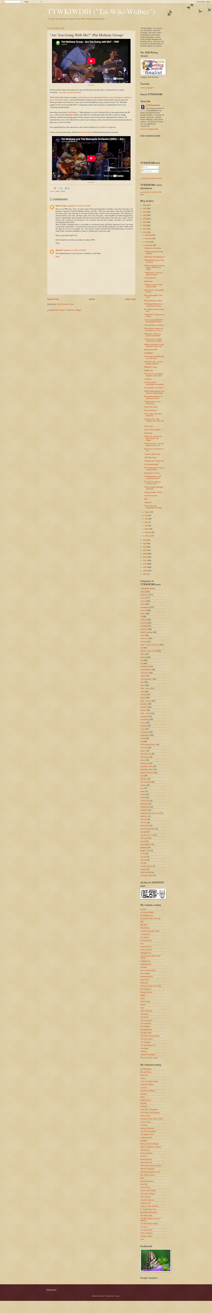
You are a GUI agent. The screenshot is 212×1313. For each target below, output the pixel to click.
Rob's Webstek (145, 1197)
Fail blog (143, 1103)
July (146, 515)
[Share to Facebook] (66, 188)
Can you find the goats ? (153, 430)
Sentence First (145, 1203)
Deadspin (143, 1094)
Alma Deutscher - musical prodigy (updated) (153, 362)
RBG (146, 499)
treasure (143, 751)
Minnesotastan (154, 105)
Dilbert (142, 1097)
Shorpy (142, 1005)
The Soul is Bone (146, 1039)
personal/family (145, 670)
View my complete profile (149, 129)
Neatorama (144, 804)
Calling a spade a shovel (153, 492)
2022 (145, 219)
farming (143, 797)
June (147, 519)
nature (142, 592)
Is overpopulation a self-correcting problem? (152, 477)
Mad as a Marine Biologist (149, 1144)
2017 (145, 540)
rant (141, 663)
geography (144, 716)
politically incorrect (147, 769)
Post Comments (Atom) (65, 304)
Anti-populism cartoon (152, 473)
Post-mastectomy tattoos (153, 301)
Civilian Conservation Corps (150, 813)
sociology (143, 626)
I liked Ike (147, 379)
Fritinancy (143, 1106)
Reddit (142, 995)
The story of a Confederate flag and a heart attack (153, 375)
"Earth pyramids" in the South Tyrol (152, 402)
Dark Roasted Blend (147, 1091)
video (142, 604)
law (141, 741)
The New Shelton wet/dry (149, 1224)
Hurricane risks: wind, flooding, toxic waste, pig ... (154, 421)
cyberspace (144, 673)
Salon (142, 998)
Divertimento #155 (150, 350)
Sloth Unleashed (146, 1011)
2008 (145, 571)
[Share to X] (63, 188)
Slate (142, 1008)
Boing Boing (144, 928)
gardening (143, 847)
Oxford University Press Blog (150, 986)
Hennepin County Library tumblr (151, 1119)
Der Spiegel (144, 937)
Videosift (143, 1051)
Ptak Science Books (147, 1194)
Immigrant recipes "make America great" (153, 285)
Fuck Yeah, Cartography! (149, 1109)
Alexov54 (59, 250)
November (148, 238)
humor (142, 598)
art (141, 617)
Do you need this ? (151, 410)
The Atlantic (144, 1017)
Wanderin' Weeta (146, 1236)
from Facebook (145, 782)
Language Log (145, 961)
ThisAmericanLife (146, 866)
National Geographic (147, 1169)
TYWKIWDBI (145, 588)
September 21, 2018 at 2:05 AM (79, 206)
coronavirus (144, 732)
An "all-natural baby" (151, 464)
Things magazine (146, 1233)
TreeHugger (144, 1048)
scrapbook (144, 810)
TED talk (143, 822)
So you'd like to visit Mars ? (154, 388)
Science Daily (145, 1002)
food (141, 660)
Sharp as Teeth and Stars (149, 1206)
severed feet (144, 801)
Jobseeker (148, 502)
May (146, 522)
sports (142, 685)
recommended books (147, 744)
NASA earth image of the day (150, 1166)
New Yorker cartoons (147, 1175)
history (142, 601)
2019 (145, 229)
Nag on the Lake (146, 1162)
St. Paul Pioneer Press (148, 1209)
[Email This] (59, 188)
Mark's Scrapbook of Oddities (150, 1147)
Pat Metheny (72, 112)
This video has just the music (70, 92)
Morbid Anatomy (146, 1159)
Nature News (144, 980)
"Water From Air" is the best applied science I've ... (154, 444)
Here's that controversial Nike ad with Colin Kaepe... (152, 438)
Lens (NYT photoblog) (148, 1131)
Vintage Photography (147, 1054)
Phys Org (143, 1184)
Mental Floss (145, 1150)
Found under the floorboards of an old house (154, 357)
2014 (145, 550)
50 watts (143, 909)
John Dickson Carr (146, 835)
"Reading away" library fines (154, 461)
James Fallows (145, 1122)
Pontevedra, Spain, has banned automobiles (152, 335)
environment (144, 666)
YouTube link (91, 85)
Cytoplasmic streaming (152, 248)
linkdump (143, 726)
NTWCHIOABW (146, 872)
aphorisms (144, 816)
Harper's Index (145, 851)
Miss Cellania (145, 973)
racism (142, 841)
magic (142, 791)
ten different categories (107, 127)
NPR (142, 1178)
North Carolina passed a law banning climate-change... (154, 392)
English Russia (145, 1100)
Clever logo (148, 433)
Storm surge (148, 426)
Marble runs (148, 281)
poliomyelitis (144, 826)
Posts (145, 167)
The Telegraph (145, 1042)
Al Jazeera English (147, 912)
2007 (145, 574)
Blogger (117, 1296)
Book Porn (144, 1075)
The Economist (145, 1023)
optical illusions (145, 754)
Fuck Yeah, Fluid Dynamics (150, 1112)
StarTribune (144, 1014)
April (146, 526)
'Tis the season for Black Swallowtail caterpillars (153, 340)
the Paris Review (146, 1230)
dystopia (143, 832)
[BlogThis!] (61, 188)
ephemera (143, 623)
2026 (145, 205)
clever (142, 635)
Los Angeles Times (147, 1134)
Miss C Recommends (148, 970)
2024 (145, 212)
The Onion (144, 1227)
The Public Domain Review (149, 1036)
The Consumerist (146, 1020)
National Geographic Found (150, 1172)
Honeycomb (148, 370)
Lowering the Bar (146, 1137)
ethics (142, 654)
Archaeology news (146, 915)
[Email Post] (54, 188)
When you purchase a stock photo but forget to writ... (154, 345)
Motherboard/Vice (146, 976)
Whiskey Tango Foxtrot (148, 651)
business (143, 642)
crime (142, 691)
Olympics (143, 779)
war (141, 648)
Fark (142, 943)
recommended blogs (147, 829)
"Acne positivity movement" (154, 325)
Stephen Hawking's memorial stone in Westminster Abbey (154, 267)
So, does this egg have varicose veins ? (152, 483)
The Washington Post (148, 1045)
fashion (143, 698)
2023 (145, 215)
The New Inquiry (146, 1033)
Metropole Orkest (85, 132)
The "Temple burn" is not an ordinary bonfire (154, 469)
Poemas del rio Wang (148, 1190)
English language (146, 632)
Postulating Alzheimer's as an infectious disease (153, 305)
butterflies (143, 707)
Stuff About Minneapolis (148, 1212)
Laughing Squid (145, 964)
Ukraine (143, 794)
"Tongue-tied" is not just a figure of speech (153, 273)
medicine (143, 620)
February (148, 532)
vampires (143, 869)
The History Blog (146, 1215)
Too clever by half (150, 496)
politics (142, 613)
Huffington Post (145, 953)
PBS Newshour (145, 989)
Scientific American (147, 1200)
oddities (143, 710)
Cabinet (143, 1078)
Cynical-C (143, 1088)
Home (92, 299)
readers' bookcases (147, 773)
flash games (144, 757)
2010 (145, 564)
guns (142, 788)
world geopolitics (146, 679)
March (147, 529)
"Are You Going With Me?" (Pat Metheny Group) (153, 321)
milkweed (143, 860)
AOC (142, 863)
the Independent (146, 1030)
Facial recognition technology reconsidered (153, 383)
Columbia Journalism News (150, 931)
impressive (144, 595)
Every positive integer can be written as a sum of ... (154, 329)
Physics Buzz (145, 1187)
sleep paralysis (145, 844)
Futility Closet (145, 1116)
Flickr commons (146, 950)
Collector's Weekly (146, 1084)
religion (142, 676)
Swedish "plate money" (152, 454)
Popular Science (146, 992)
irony (142, 776)
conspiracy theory (146, 766)
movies (143, 723)
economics (144, 638)
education (143, 704)
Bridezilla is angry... (151, 367)
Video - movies (145, 701)
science (143, 610)
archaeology (144, 719)
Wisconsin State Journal (149, 1058)
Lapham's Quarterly (147, 1128)
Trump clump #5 (150, 278)
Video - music (60, 191)
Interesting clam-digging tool (154, 257)
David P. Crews (61, 206)
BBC (142, 922)
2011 (145, 560)
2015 (145, 547)
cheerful (143, 695)
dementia (143, 819)
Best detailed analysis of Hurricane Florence (153, 397)
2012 (145, 557)
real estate (144, 748)
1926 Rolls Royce (150, 458)
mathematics (145, 735)
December (148, 235)
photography (144, 607)
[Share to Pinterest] (68, 188)
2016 (145, 543)
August (147, 512)
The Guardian (145, 1026)
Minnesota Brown (146, 1153)
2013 (145, 554)
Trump (142, 738)
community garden (146, 875)
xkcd (142, 1239)
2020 (145, 225)
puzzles (143, 760)
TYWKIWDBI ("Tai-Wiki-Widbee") (101, 11)
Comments (147, 171)
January (148, 536)
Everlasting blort (146, 940)
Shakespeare (145, 807)
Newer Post (53, 299)
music (142, 729)
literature (143, 657)
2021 (145, 222)
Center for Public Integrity (149, 1081)
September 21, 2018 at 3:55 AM (74, 250)
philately (143, 785)
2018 (145, 232)
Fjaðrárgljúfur (148, 353)
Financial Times (146, 947)
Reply (58, 243)
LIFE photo (144, 838)
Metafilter (143, 967)
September (149, 245)
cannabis (143, 857)
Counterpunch (145, 934)
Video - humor (145, 713)
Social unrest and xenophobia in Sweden (153, 507)
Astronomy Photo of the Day (150, 918)
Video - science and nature (149, 645)
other (142, 682)
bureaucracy (144, 763)
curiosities (144, 629)
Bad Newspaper (146, 1069)
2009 (145, 567)
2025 (145, 208)
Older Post (130, 299)
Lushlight (143, 1141)
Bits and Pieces (146, 1072)
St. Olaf (143, 854)
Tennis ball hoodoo (151, 407)
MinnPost (143, 1156)
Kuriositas (143, 1125)
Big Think (143, 925)
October (148, 242)
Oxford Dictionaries (147, 1181)
